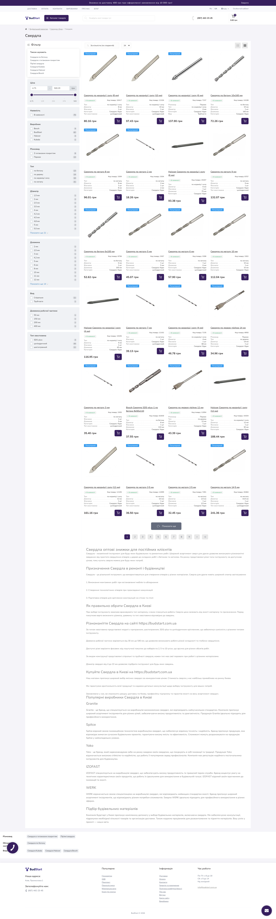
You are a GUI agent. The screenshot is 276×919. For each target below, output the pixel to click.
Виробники (71, 9)
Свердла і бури (56, 29)
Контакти (57, 9)
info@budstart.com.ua (207, 887)
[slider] (31, 95)
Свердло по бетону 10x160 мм (227, 95)
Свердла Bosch (37, 73)
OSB (103, 879)
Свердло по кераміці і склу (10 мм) (144, 95)
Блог (96, 9)
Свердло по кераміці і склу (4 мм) (185, 327)
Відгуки (162, 895)
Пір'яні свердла (37, 63)
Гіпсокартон (107, 876)
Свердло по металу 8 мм (97, 171)
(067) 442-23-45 (204, 18)
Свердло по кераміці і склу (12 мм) (102, 487)
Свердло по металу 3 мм (97, 407)
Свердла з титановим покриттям (45, 60)
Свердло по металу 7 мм (139, 327)
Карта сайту (164, 898)
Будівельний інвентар (39, 29)
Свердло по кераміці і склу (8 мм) (101, 95)
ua (215, 8)
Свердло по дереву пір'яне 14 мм (228, 327)
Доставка (32, 9)
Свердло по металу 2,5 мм (182, 487)
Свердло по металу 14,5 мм (225, 487)
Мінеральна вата (109, 888)
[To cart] (118, 121)
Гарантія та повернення (169, 885)
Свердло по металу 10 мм (224, 251)
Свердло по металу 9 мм (223, 171)
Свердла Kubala (37, 66)
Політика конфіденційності (170, 888)
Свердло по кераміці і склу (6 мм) (185, 95)
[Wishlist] (119, 54)
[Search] (86, 18)
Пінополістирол (108, 885)
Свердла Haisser (37, 70)
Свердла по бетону (39, 57)
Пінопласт (106, 882)
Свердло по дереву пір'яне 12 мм (185, 407)
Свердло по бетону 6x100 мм (99, 251)
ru (211, 8)
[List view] (238, 45)
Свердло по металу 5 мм (139, 251)
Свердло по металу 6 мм (181, 251)
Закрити (245, 3)
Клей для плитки (109, 892)
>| (205, 536)
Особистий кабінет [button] (241, 8)
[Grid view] (245, 45)
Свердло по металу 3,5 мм (140, 487)
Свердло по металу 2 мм (139, 171)
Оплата (44, 9)
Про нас (86, 9)
